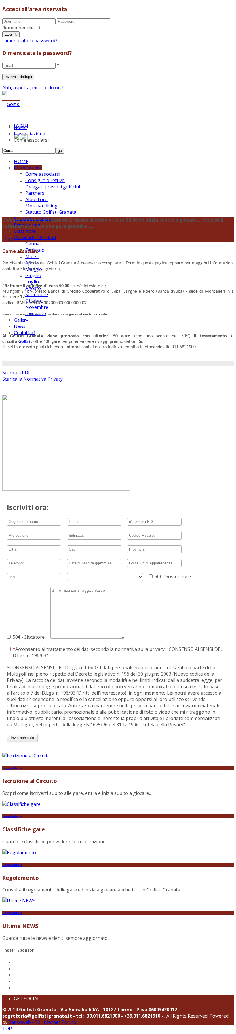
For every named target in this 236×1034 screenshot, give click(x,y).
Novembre (36, 307)
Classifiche (24, 231)
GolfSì (24, 341)
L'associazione (28, 167)
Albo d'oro (36, 199)
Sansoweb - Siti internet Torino (42, 1022)
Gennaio (34, 244)
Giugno (33, 275)
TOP (7, 1028)
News (19, 326)
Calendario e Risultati (35, 237)
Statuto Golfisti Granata (50, 212)
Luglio (32, 282)
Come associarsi (42, 174)
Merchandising (41, 206)
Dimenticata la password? (29, 40)
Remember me (18, 27)
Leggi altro (14, 238)
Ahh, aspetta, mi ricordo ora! (32, 87)
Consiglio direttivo (45, 180)
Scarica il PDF (16, 372)
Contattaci (24, 332)
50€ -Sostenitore (173, 576)
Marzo (32, 256)
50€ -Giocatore (29, 637)
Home (20, 127)
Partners (34, 193)
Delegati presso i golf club (53, 187)
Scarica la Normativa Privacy (32, 379)
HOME (21, 161)
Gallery (21, 319)
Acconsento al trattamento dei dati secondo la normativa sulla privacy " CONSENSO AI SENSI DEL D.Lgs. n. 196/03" (118, 652)
